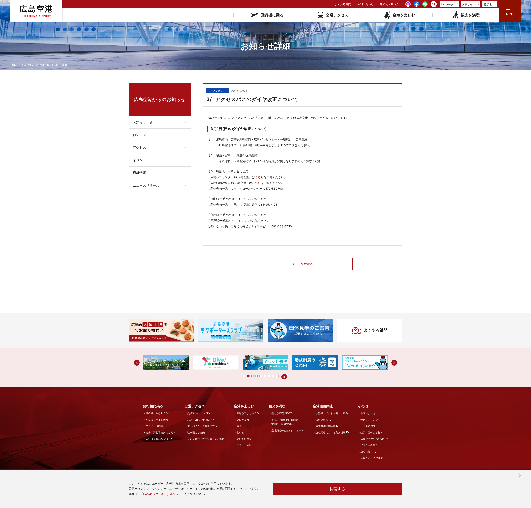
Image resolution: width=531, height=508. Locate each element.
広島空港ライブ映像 (371, 458)
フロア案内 (242, 419)
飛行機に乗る (272, 15)
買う (238, 426)
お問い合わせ (365, 4)
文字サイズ (468, 4)
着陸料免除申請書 (325, 426)
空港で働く (366, 451)
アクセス (139, 147)
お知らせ (139, 135)
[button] (244, 376)
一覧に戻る (305, 264)
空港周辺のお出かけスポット (287, 430)
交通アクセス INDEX (198, 413)
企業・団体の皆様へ (371, 432)
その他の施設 (243, 438)
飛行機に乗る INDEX (157, 413)
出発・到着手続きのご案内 (160, 432)
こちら (259, 177)
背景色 (488, 4)
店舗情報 (139, 173)
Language (447, 4)
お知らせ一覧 (143, 122)
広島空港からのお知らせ (374, 438)
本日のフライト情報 (157, 419)
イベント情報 (243, 445)
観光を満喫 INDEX (281, 413)
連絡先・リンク (389, 4)
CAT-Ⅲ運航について (157, 438)
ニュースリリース (146, 185)
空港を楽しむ (404, 15)
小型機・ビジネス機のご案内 (331, 413)
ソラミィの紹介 (369, 445)
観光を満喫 (470, 15)
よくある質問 (343, 4)
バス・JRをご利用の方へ (201, 419)
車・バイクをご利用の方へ (202, 426)
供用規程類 (321, 419)
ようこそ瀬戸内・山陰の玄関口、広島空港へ (285, 422)
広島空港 (36, 10)
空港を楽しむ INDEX (247, 413)
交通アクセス (337, 15)
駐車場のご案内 (196, 432)
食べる (240, 432)
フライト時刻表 (154, 426)
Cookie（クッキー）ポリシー (162, 494)
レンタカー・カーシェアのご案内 (206, 438)
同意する (337, 489)
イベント (139, 160)
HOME (14, 64)
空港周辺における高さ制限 (330, 432)
